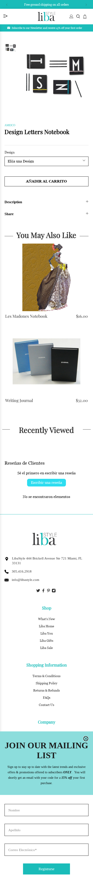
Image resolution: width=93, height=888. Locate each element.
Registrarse (46, 869)
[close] (86, 738)
